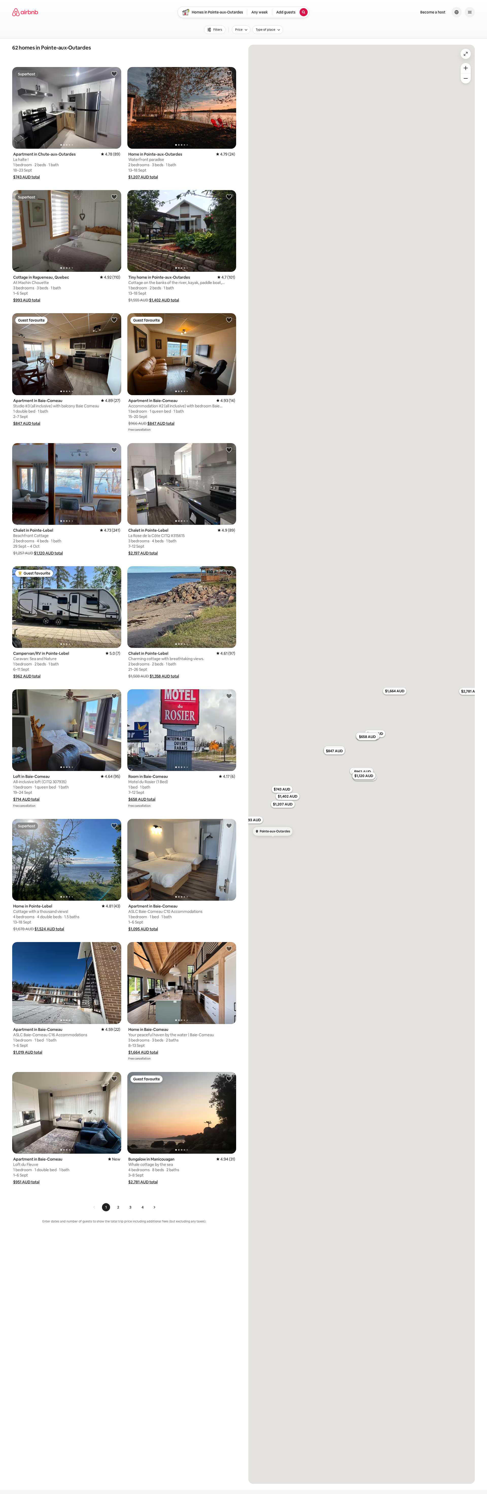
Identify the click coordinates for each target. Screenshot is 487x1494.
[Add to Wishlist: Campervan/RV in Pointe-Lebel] (114, 573)
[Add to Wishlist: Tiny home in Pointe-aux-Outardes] (229, 197)
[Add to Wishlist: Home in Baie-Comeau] (229, 949)
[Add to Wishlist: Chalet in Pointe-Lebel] (114, 450)
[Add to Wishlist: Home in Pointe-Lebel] (114, 825)
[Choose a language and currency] (456, 12)
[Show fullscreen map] (466, 54)
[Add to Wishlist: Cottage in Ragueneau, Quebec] (114, 197)
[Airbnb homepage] (25, 12)
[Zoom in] (466, 68)
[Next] (154, 1207)
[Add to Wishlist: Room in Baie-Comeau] (229, 696)
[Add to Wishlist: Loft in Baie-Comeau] (114, 696)
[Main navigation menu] (470, 12)
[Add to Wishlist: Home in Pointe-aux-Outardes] (229, 74)
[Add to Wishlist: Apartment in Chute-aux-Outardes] (114, 74)
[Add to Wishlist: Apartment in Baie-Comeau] (114, 320)
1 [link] (106, 1207)
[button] (26, 177)
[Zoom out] (466, 78)
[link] (94, 1207)
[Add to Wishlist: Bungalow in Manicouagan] (229, 1079)
